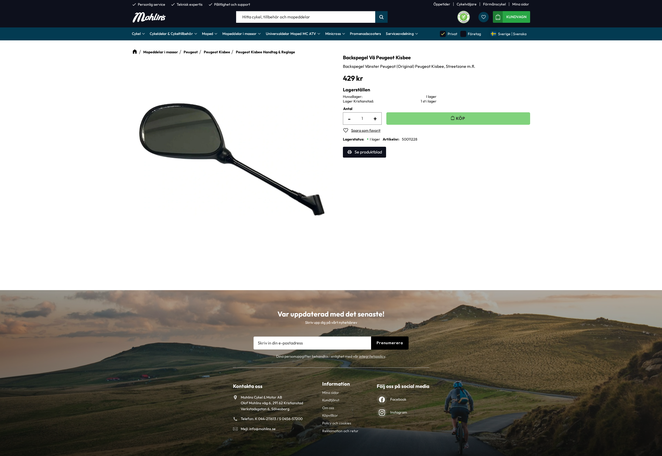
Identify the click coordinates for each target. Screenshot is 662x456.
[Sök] (381, 17)
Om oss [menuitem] (328, 408)
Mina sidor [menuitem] (520, 4)
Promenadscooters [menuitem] (365, 33)
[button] (483, 17)
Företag (471, 33)
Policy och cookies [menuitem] (336, 423)
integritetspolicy (372, 356)
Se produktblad (368, 152)
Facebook (398, 399)
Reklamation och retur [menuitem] (340, 431)
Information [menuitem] (336, 384)
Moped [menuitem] (207, 33)
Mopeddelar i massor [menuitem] (239, 33)
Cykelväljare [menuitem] (467, 4)
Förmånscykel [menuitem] (494, 4)
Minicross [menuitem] (333, 33)
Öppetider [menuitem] (441, 4)
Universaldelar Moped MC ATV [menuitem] (291, 33)
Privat (448, 33)
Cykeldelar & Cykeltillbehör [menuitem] (171, 33)
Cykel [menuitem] (136, 33)
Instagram (398, 412)
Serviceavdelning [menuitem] (399, 33)
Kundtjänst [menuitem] (330, 400)
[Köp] (458, 118)
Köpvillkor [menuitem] (330, 415)
